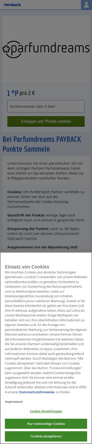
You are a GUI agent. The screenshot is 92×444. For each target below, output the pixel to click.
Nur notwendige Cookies (46, 423)
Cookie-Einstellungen (46, 411)
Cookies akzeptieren (45, 436)
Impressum (14, 401)
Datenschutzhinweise (36, 392)
